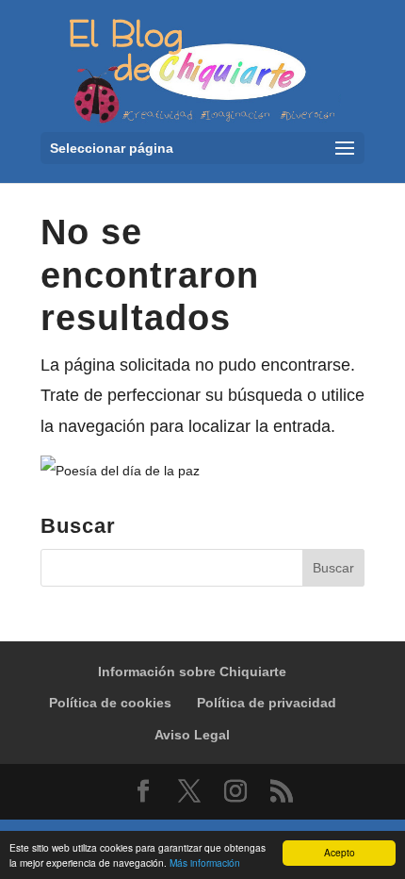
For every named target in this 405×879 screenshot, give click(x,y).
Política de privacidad (266, 702)
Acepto (339, 852)
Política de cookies (110, 702)
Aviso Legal (192, 734)
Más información (205, 862)
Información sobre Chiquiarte (192, 671)
